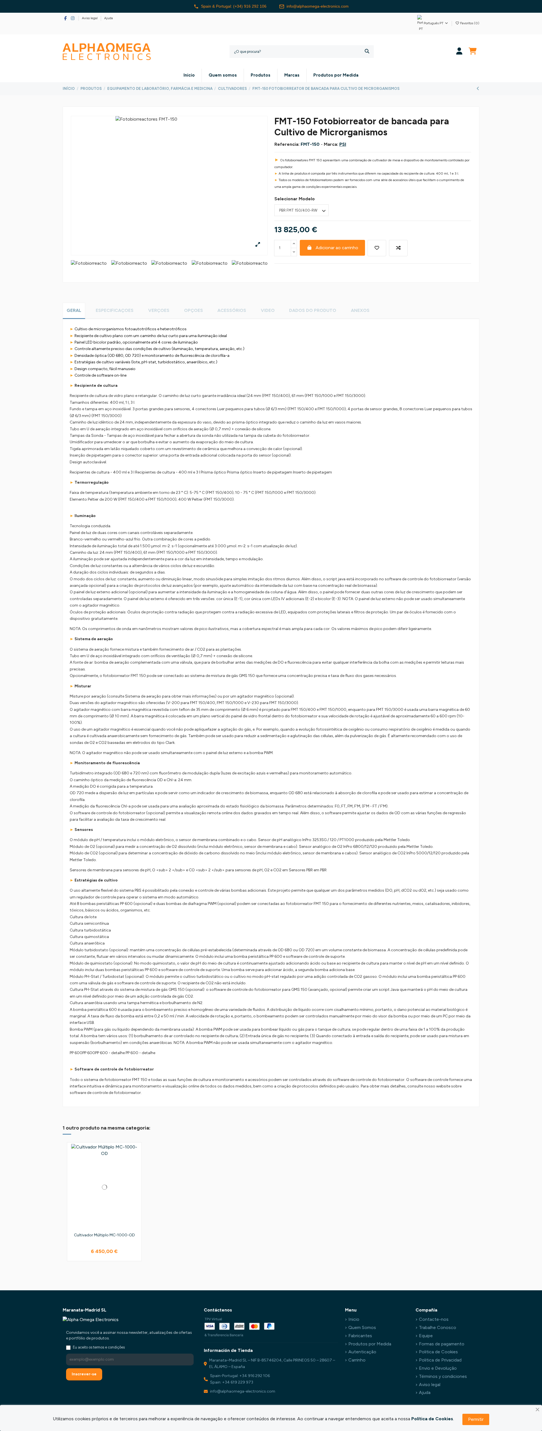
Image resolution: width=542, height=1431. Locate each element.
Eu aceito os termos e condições (99, 1347)
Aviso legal (90, 18)
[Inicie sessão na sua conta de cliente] (459, 51)
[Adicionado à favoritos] (377, 248)
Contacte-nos (434, 1319)
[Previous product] (478, 88)
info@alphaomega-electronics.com (318, 6)
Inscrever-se (84, 1374)
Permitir (476, 1419)
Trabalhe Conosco (437, 1327)
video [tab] (268, 310)
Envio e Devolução (438, 1368)
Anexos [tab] (360, 310)
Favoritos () (469, 23)
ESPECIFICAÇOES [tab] (115, 310)
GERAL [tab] (74, 310)
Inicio (353, 1319)
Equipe (426, 1335)
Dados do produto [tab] (312, 310)
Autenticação (362, 1351)
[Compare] (135, 1163)
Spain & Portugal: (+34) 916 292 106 (233, 6)
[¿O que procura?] (367, 51)
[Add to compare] (398, 248)
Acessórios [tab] (231, 310)
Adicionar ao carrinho (337, 247)
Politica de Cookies (438, 1351)
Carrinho (357, 1360)
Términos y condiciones (443, 1376)
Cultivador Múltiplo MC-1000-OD (104, 1235)
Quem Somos (362, 1327)
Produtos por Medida (369, 1344)
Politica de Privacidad (440, 1360)
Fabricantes (360, 1335)
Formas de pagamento (441, 1344)
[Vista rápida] (135, 1174)
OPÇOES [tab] (193, 310)
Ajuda (108, 18)
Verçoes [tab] (158, 310)
